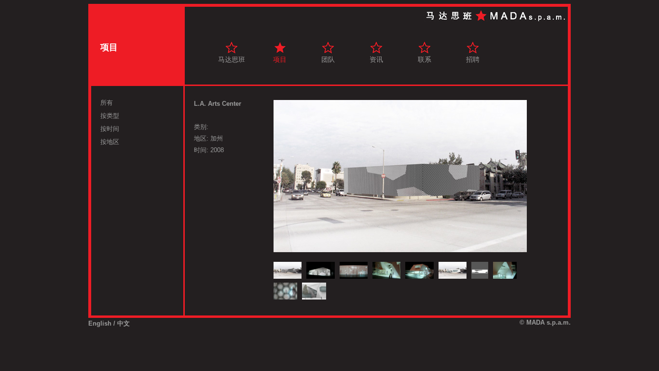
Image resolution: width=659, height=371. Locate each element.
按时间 (109, 128)
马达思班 (231, 59)
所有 (106, 102)
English (99, 323)
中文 (123, 323)
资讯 (376, 59)
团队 (328, 59)
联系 (424, 59)
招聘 (473, 59)
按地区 (109, 141)
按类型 (109, 115)
